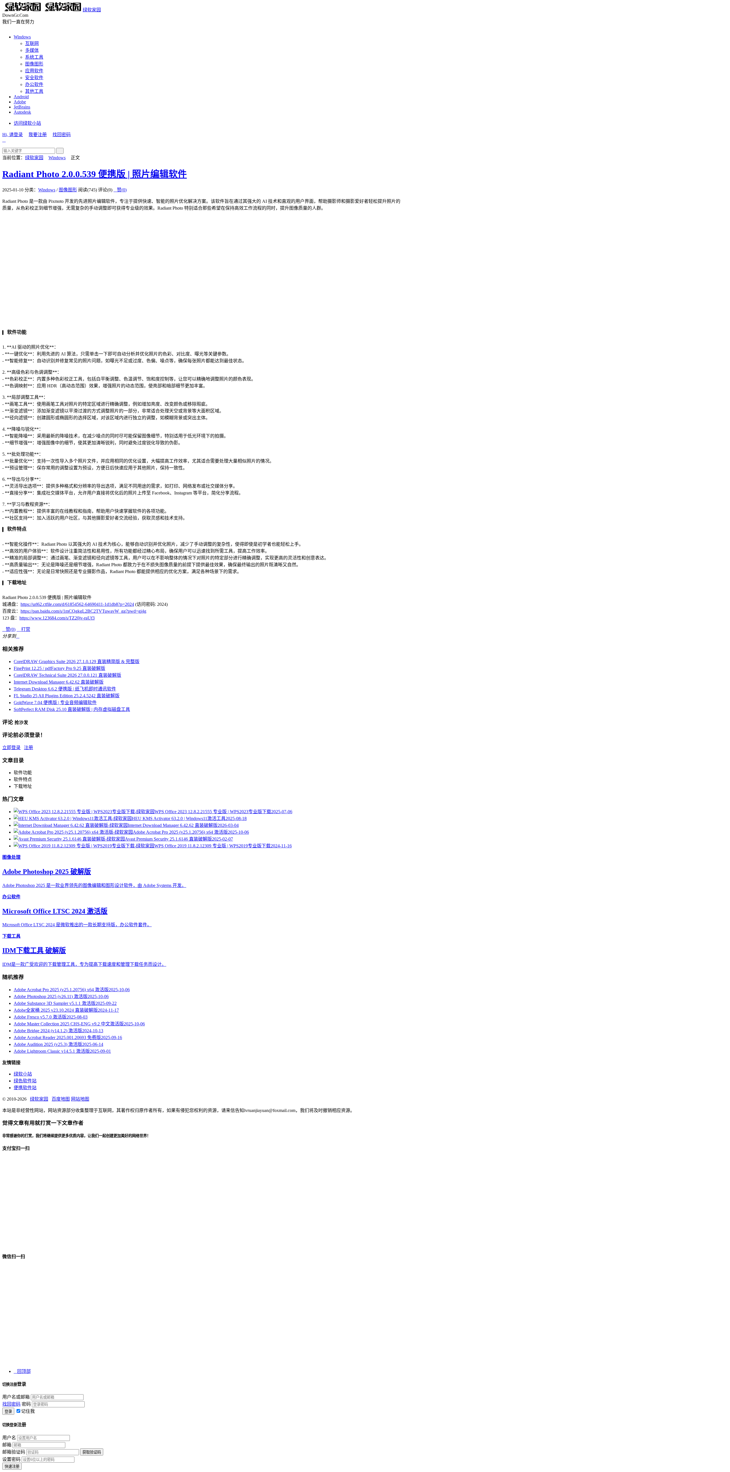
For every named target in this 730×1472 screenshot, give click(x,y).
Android (21, 96)
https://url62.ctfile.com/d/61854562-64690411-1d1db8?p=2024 (77, 604)
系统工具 (34, 57)
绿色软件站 (25, 1080)
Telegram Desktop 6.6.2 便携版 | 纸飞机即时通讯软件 (65, 688)
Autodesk (22, 112)
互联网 (32, 43)
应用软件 (34, 70)
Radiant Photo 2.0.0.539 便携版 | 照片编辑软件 (94, 174)
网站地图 (80, 1099)
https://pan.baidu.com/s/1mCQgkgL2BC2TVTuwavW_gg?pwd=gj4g (83, 611)
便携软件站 (25, 1087)
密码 (26, 1404)
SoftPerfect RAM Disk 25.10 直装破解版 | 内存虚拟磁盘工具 (72, 709)
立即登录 (11, 747)
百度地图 (61, 1099)
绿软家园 (92, 9)
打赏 (23, 629)
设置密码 (11, 1459)
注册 (28, 747)
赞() (120, 189)
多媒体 (32, 50)
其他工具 (34, 91)
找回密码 (61, 134)
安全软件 (34, 77)
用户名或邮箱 (16, 1397)
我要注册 (38, 134)
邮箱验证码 (13, 1451)
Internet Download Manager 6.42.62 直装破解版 (59, 682)
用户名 (9, 1437)
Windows (22, 36)
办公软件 (34, 84)
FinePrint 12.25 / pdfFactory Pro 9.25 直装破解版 (59, 668)
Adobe (20, 101)
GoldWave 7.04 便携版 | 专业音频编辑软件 (55, 702)
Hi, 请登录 (12, 134)
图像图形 (34, 64)
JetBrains (22, 107)
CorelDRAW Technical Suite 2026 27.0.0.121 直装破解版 (67, 675)
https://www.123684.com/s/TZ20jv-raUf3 (57, 618)
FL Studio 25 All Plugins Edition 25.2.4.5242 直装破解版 (66, 695)
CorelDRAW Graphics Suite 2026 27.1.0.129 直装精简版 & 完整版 (76, 661)
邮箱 (6, 1444)
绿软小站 (23, 1074)
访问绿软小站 (27, 123)
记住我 (28, 1411)
